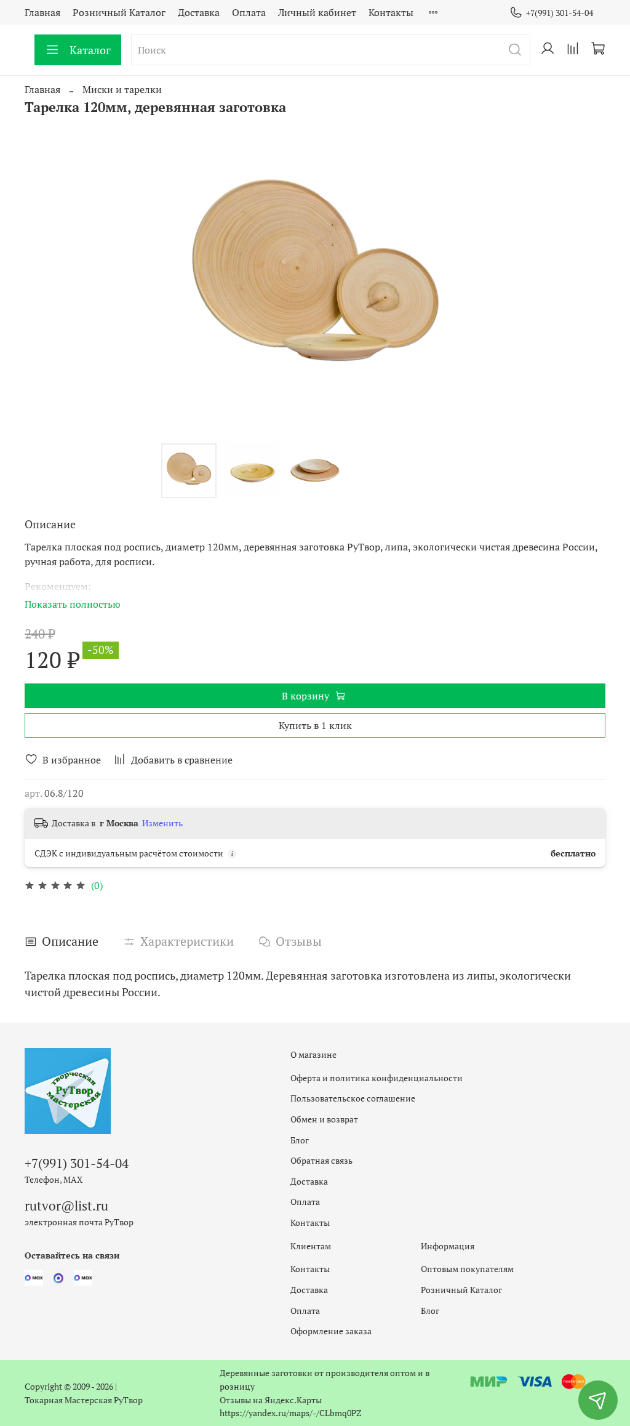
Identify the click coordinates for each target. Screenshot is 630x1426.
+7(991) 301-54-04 (559, 12)
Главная (42, 12)
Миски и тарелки (122, 89)
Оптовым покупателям (467, 1269)
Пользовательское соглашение (352, 1098)
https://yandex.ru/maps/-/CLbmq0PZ (291, 1413)
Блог (299, 1140)
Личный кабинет (317, 12)
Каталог (90, 49)
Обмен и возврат (324, 1119)
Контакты (391, 12)
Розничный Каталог (119, 12)
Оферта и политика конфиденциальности (376, 1078)
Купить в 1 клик (315, 725)
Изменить (162, 823)
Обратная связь (321, 1160)
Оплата (249, 12)
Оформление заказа (331, 1331)
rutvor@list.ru (66, 1205)
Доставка (199, 12)
